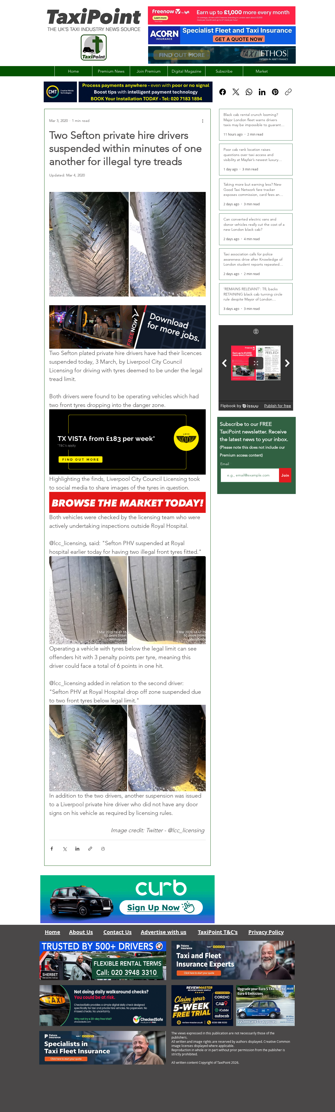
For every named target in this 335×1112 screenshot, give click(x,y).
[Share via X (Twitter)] (64, 848)
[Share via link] (90, 848)
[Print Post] (102, 848)
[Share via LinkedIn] (77, 848)
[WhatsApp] (249, 92)
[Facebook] (222, 92)
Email (225, 464)
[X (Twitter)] (235, 92)
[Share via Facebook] (51, 848)
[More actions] (202, 120)
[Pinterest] (275, 92)
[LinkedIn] (262, 92)
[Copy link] (288, 92)
